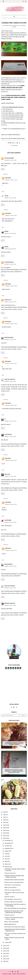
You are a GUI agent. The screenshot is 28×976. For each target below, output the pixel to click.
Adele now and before (10, 887)
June (6, 856)
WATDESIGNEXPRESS (21, 973)
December (8, 840)
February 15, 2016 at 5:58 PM (10, 339)
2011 (4, 956)
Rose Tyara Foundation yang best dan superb (14, 934)
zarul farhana (8, 434)
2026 (4, 812)
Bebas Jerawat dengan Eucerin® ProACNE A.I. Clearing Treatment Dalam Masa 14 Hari (14, 771)
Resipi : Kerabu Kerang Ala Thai (14, 800)
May (6, 859)
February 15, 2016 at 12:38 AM (11, 323)
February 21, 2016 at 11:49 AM (10, 522)
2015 (4, 945)
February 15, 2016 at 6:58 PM (10, 381)
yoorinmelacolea (9, 262)
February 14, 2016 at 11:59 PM (11, 285)
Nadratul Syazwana (9, 603)
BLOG (10, 111)
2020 (4, 828)
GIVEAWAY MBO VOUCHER (10, 25)
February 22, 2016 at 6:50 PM (10, 587)
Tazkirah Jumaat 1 (9, 915)
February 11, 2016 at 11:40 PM (10, 160)
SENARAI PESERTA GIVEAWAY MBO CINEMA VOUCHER (14, 876)
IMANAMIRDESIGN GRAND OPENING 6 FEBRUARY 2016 (15, 930)
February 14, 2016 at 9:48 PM (10, 264)
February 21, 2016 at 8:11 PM (11, 550)
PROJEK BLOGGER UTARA (16, 115)
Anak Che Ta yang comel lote (12, 890)
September (8, 848)
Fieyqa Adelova (8, 564)
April (6, 861)
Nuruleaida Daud (8, 337)
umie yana (7, 474)
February (7, 866)
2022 (4, 822)
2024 (4, 817)
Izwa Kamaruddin (9, 158)
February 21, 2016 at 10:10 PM (10, 566)
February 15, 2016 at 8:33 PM (11, 363)
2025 (4, 814)
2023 (4, 820)
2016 (4, 838)
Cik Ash (6, 195)
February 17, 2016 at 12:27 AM (10, 421)
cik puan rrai (7, 300)
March (6, 864)
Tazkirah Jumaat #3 (9, 873)
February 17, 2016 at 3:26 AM (10, 436)
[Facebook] (11, 707)
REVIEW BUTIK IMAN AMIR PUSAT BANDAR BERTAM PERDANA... (13, 911)
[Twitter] (13, 707)
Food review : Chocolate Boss (12, 885)
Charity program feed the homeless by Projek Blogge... (15, 905)
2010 (4, 959)
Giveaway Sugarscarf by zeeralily (13, 902)
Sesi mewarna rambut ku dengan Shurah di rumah (14, 743)
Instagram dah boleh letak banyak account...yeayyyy (13, 918)
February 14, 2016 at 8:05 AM (10, 233)
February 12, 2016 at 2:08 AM (11, 215)
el (4, 419)
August (7, 851)
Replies (6, 174)
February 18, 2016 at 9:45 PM (11, 460)
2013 (4, 951)
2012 (4, 953)
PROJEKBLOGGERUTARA (16, 117)
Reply (3, 169)
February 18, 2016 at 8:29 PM (11, 504)
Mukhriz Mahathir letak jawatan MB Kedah (14, 938)
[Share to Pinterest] (17, 143)
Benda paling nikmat (10, 924)
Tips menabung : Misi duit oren (12, 899)
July (6, 853)
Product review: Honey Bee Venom (14, 882)
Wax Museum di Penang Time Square (14, 927)
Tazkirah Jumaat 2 (9, 896)
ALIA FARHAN (8, 973)
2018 (4, 833)
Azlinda (6, 231)
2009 (4, 961)
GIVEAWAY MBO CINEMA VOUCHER (14, 23)
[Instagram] (25, 1)
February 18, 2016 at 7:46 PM (10, 476)
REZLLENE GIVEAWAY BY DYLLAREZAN (15, 908)
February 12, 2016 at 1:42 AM (10, 197)
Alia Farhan (8, 178)
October (7, 846)
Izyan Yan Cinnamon (9, 379)
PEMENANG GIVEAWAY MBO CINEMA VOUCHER (14, 869)
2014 (4, 948)
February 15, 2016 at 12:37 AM (10, 301)
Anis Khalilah (7, 520)
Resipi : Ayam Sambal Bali (11, 922)
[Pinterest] (17, 971)
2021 (4, 825)
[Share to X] (13, 143)
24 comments (15, 145)
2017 (4, 835)
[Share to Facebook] (15, 143)
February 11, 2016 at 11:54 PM (11, 179)
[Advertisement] (14, 686)
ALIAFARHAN (18, 113)
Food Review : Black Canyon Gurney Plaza (14, 893)
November (8, 843)
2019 (4, 830)
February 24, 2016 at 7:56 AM (10, 605)
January (7, 942)
